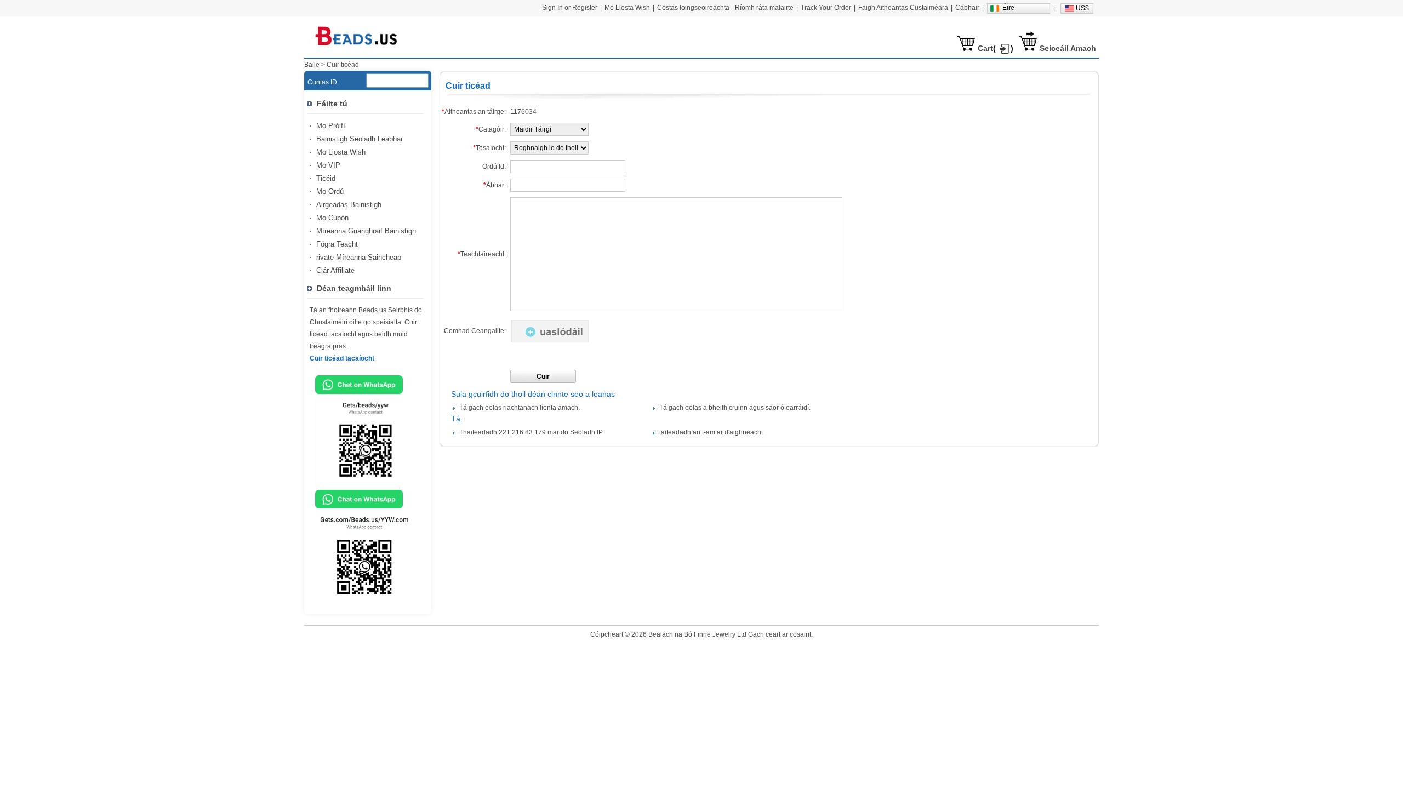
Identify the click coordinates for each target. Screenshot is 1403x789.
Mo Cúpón (332, 218)
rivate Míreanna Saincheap (358, 257)
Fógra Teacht (337, 244)
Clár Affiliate (335, 270)
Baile (312, 64)
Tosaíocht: (489, 148)
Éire (1008, 8)
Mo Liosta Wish (341, 152)
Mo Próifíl (331, 126)
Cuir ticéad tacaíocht (342, 358)
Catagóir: (491, 129)
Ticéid (325, 178)
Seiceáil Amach (1068, 48)
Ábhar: (494, 185)
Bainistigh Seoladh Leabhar (359, 139)
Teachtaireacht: (482, 254)
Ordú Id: (494, 166)
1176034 (523, 112)
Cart (985, 48)
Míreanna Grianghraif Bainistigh (366, 231)
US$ (1082, 8)
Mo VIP (328, 165)
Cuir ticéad (343, 64)
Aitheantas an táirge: (474, 112)
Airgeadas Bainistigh (348, 205)
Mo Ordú (330, 191)
